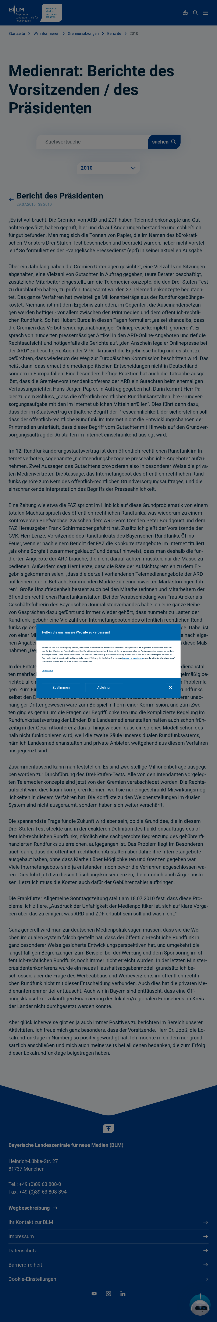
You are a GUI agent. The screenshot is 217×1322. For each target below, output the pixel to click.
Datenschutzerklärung (132, 658)
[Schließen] (170, 687)
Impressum (47, 670)
